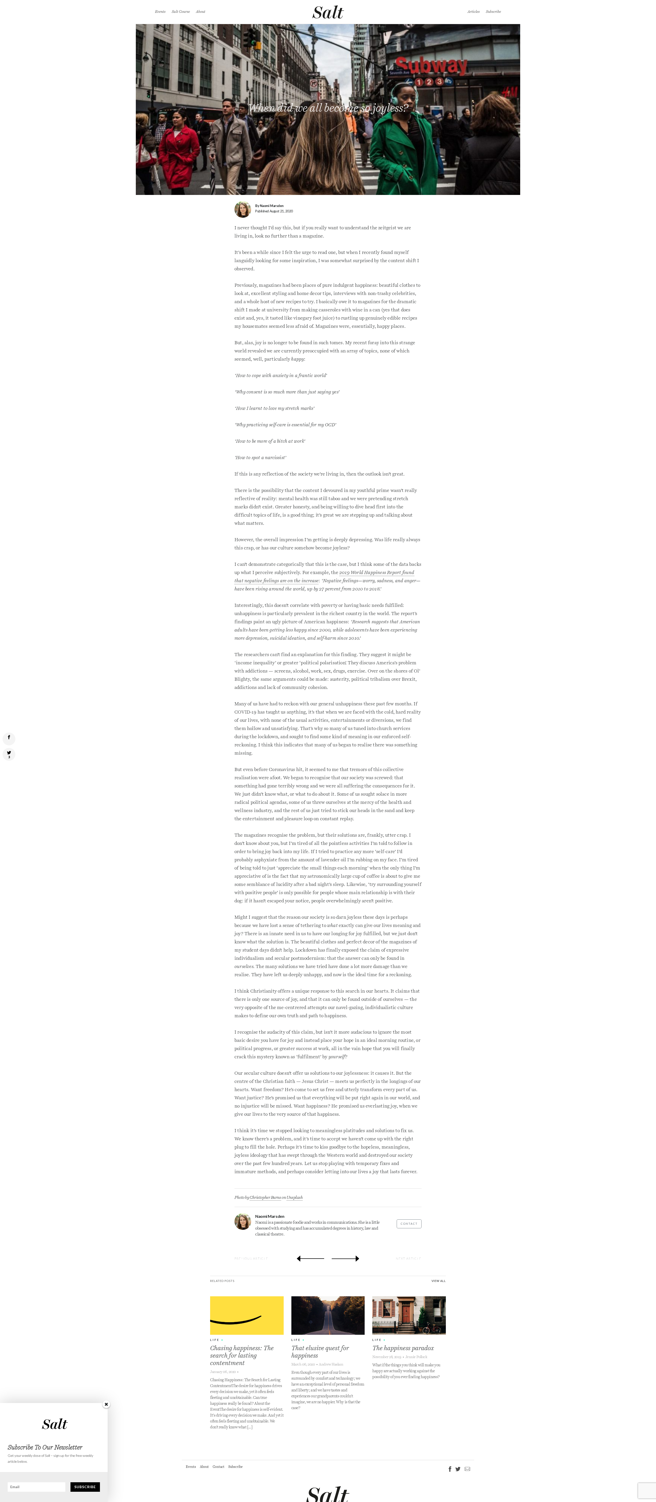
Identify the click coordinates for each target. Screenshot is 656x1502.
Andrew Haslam (331, 1364)
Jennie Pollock (416, 1357)
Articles (474, 12)
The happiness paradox (403, 1348)
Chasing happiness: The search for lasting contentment (242, 1355)
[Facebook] (450, 1469)
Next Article (409, 1258)
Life (215, 1339)
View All (439, 1280)
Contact (409, 1223)
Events (160, 12)
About (200, 12)
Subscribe (493, 12)
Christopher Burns (265, 1197)
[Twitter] (458, 1468)
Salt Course (181, 12)
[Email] (466, 1468)
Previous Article (251, 1258)
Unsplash (294, 1197)
